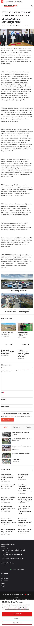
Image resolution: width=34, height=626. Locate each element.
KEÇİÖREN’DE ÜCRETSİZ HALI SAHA (22, 439)
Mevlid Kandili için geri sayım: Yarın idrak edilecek (8, 531)
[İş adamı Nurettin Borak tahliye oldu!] (6, 448)
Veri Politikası (4, 578)
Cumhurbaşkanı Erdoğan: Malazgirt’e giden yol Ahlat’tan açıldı (7, 476)
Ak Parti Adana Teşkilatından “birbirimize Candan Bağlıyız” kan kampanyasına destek (24, 488)
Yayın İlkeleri (4, 580)
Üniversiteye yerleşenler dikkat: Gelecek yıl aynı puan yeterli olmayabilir (25, 499)
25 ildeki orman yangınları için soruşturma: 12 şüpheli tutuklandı (24, 521)
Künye (3, 583)
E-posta (3, 399)
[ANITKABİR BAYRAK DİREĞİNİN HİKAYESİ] (6, 434)
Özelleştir (17, 618)
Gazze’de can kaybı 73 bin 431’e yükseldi (8, 486)
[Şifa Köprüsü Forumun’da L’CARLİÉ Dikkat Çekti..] (8, 344)
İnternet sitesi (5, 406)
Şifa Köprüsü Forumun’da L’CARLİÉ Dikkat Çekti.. (7, 351)
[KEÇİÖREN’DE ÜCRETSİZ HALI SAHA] (6, 441)
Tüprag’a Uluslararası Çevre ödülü (8, 333)
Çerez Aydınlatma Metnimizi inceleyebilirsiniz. (17, 609)
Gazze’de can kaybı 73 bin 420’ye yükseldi (25, 530)
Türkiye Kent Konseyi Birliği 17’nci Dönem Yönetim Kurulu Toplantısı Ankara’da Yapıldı (24, 510)
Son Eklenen (16, 427)
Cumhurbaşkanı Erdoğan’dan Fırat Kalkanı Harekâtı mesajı (8, 520)
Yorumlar (28, 427)
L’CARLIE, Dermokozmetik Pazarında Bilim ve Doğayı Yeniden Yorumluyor (23, 353)
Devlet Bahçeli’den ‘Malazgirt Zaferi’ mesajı (15, 1)
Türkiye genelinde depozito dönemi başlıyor (23, 334)
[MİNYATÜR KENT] (6, 461)
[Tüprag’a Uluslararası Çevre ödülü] (8, 327)
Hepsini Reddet (17, 622)
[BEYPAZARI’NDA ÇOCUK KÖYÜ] (6, 455)
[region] (17, 613)
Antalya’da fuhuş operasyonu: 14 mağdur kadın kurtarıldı (8, 508)
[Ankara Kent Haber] (10, 6)
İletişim (3, 586)
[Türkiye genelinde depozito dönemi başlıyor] (25, 327)
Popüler (5, 427)
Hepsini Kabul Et (17, 614)
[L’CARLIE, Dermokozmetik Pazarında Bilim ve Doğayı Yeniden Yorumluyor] (25, 344)
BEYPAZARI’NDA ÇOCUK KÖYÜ (20, 453)
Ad (2, 392)
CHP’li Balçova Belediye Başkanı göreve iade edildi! (8, 499)
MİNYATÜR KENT (16, 459)
